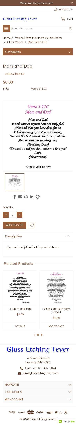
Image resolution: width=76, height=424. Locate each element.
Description (13, 236)
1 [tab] (34, 335)
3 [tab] (41, 335)
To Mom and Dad (20, 308)
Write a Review (14, 73)
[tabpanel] (20, 300)
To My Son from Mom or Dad (56, 310)
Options (20, 326)
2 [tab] (38, 335)
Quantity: (8, 207)
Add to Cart (56, 326)
